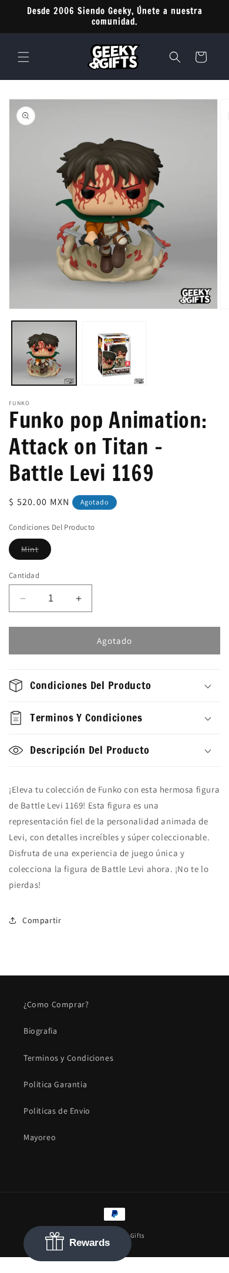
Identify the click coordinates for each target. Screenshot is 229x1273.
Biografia (40, 1030)
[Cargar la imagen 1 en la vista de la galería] (44, 353)
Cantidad (24, 575)
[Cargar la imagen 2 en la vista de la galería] (114, 353)
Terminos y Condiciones (68, 1058)
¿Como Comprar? (56, 1004)
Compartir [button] (41, 920)
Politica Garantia (55, 1084)
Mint (36, 551)
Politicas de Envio (56, 1110)
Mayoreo (39, 1137)
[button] (23, 57)
